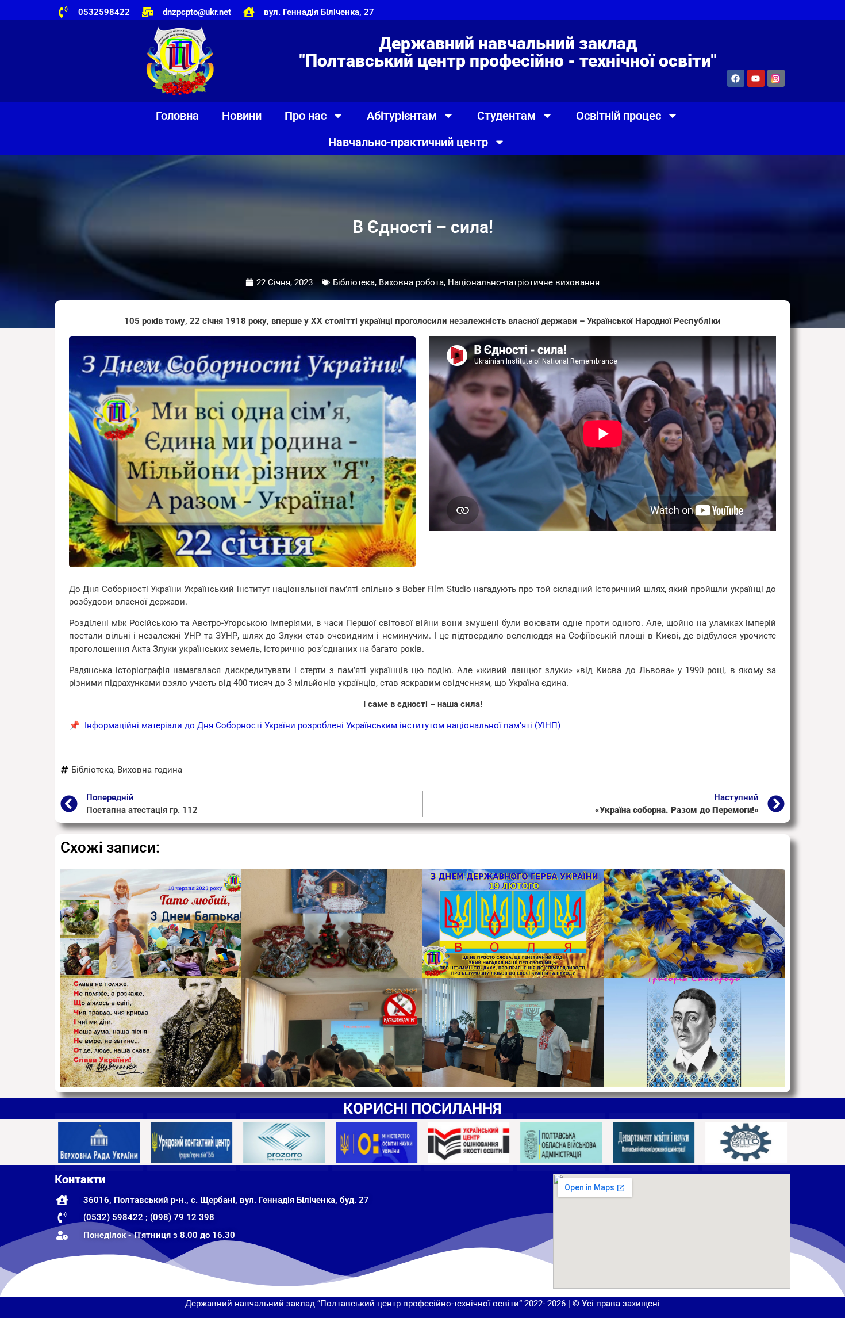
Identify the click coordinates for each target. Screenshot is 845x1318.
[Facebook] (735, 78)
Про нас (306, 116)
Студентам (506, 116)
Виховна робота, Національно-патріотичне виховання (489, 282)
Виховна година (149, 770)
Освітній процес (618, 116)
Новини (242, 116)
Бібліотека (354, 282)
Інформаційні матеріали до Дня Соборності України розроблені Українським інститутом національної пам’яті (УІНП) (323, 725)
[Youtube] (756, 78)
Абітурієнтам (402, 116)
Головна (177, 116)
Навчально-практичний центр (408, 142)
